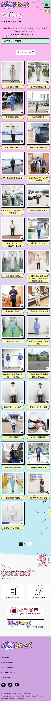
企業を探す (6, 657)
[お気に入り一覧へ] (47, 11)
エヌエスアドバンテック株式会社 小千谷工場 (12, 244)
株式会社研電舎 (38, 117)
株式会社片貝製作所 (13, 437)
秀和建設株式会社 (13, 311)
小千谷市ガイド (8, 672)
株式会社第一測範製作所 (38, 311)
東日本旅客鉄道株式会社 (12, 177)
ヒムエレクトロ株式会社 (12, 147)
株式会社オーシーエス (12, 407)
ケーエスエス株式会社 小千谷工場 (13, 211)
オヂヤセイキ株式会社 (38, 147)
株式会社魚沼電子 (13, 87)
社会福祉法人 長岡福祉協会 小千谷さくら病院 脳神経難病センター (38, 278)
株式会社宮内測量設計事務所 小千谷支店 (12, 375)
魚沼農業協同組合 (13, 117)
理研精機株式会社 (13, 497)
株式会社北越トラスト (38, 210)
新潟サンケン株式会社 (38, 497)
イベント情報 (7, 662)
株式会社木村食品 (13, 276)
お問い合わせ (7, 677)
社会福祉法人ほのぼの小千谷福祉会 (38, 178)
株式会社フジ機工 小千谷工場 (38, 342)
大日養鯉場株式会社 (38, 467)
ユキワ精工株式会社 (38, 87)
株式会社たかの (13, 341)
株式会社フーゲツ (38, 243)
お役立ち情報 (7, 667)
